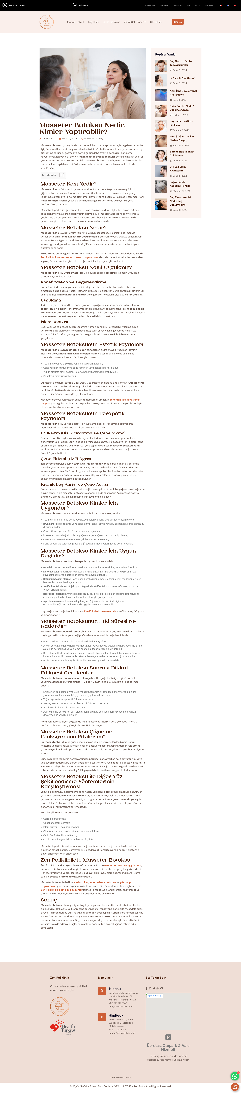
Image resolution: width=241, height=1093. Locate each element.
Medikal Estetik (75, 22)
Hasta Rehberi (149, 5)
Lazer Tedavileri (111, 22)
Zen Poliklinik (48, 138)
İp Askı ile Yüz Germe (182, 78)
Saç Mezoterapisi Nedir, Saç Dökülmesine (180, 201)
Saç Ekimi (93, 22)
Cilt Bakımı (156, 22)
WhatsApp (84, 5)
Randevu (177, 21)
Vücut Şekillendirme (135, 22)
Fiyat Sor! (234, 1087)
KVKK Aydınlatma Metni (120, 1077)
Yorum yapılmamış (93, 138)
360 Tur (197, 5)
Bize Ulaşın (209, 5)
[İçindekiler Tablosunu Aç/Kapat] (60, 175)
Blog (188, 5)
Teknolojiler (164, 5)
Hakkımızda (177, 5)
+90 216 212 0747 (17, 5)
